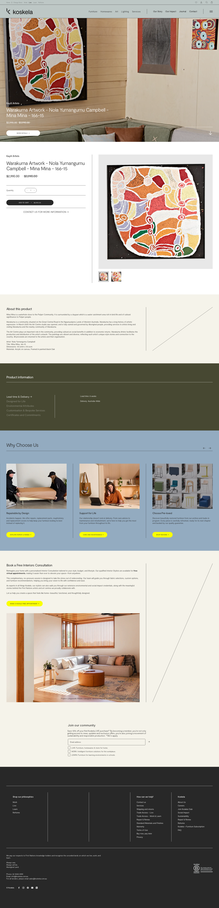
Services (136, 11)
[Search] (207, 2)
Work (25, 2)
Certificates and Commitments (24, 414)
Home (8, 2)
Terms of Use (142, 830)
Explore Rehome (90, 535)
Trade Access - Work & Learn (149, 816)
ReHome (41, 2)
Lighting (125, 11)
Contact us (141, 802)
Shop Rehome (16, 535)
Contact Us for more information (46, 211)
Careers (181, 805)
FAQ (179, 830)
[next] (210, 448)
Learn (35, 2)
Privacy (140, 837)
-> (210, 133)
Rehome (181, 823)
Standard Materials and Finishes (150, 823)
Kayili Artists (12, 155)
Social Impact (183, 812)
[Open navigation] (211, 11)
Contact (193, 11)
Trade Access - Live (145, 812)
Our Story (157, 11)
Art (116, 11)
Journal (182, 11)
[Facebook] (19, 887)
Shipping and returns (145, 809)
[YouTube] (32, 887)
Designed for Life (17, 401)
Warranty (140, 826)
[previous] (204, 448)
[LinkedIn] (37, 887)
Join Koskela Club (185, 809)
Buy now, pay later (144, 833)
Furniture (93, 11)
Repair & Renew (143, 819)
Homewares (106, 11)
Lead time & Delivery (19, 396)
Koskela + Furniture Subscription (191, 826)
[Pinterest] (28, 887)
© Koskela (10, 888)
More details (23, 133)
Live (30, 2)
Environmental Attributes (21, 405)
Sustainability (183, 816)
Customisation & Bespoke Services (27, 410)
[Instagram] (23, 887)
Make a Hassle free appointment (24, 603)
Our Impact (170, 11)
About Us (182, 802)
